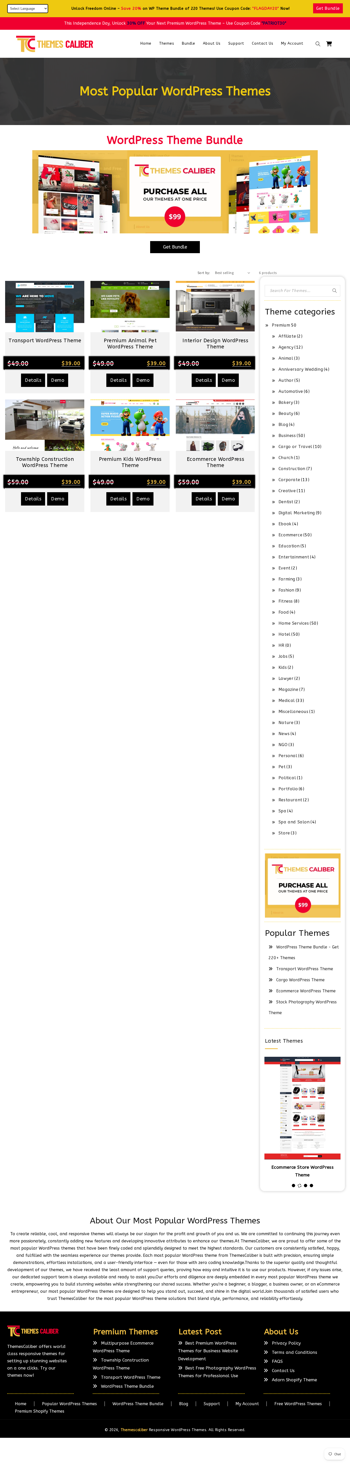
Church (286, 457)
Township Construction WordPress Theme (121, 1364)
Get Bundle (328, 8)
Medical (287, 700)
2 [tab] (299, 1185)
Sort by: (204, 272)
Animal (286, 358)
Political (287, 777)
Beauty (286, 413)
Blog (283, 424)
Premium (281, 325)
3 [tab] (305, 1185)
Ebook (285, 523)
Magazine (288, 689)
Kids (283, 667)
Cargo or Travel (295, 446)
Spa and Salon (294, 822)
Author (286, 380)
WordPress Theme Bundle (127, 1386)
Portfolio (288, 788)
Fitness (286, 601)
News (284, 733)
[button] (318, 44)
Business (287, 435)
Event (285, 568)
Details (33, 380)
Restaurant (290, 799)
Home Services (294, 623)
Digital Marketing (297, 512)
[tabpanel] (302, 1118)
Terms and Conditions (294, 1352)
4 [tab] (311, 1185)
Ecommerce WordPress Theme (306, 990)
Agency (286, 347)
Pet (282, 766)
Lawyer (286, 678)
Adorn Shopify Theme (294, 1379)
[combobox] (303, 291)
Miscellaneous (293, 711)
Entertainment (294, 557)
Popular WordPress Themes (69, 1403)
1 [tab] (293, 1185)
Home (20, 1403)
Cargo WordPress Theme (300, 979)
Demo (57, 380)
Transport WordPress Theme (304, 968)
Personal (288, 755)
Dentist (286, 501)
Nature (286, 722)
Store (284, 833)
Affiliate (287, 336)
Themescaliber (134, 1430)
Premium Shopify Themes (39, 1411)
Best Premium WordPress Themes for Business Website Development (208, 1350)
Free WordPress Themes (298, 1403)
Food (284, 612)
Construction (292, 468)
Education (289, 546)
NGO (283, 744)
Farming (287, 579)
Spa (282, 810)
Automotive (291, 391)
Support (212, 1403)
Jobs (283, 656)
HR (281, 645)
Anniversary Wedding (301, 369)
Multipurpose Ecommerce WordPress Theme (123, 1347)
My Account (247, 1403)
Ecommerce (290, 534)
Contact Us (283, 1370)
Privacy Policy (286, 1343)
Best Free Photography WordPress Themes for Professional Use (217, 1371)
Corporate (289, 479)
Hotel (285, 634)
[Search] (334, 290)
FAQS (277, 1361)
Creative (287, 490)
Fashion (286, 590)
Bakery (286, 402)
